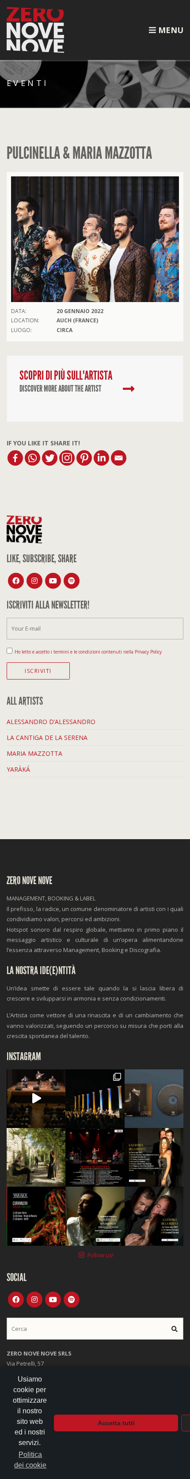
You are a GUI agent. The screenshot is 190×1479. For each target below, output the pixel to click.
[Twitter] (49, 458)
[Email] (118, 458)
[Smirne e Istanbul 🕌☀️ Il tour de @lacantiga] (154, 1216)
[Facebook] (15, 458)
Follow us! (100, 1255)
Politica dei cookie (30, 1460)
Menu (169, 30)
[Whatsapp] (32, 458)
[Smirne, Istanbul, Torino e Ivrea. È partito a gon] (94, 1098)
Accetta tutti (116, 1423)
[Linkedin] (101, 458)
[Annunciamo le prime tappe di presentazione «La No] (154, 1157)
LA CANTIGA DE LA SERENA (47, 737)
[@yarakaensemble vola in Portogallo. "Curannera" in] (36, 1216)
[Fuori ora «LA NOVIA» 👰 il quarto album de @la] (154, 1098)
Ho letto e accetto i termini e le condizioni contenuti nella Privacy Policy (88, 652)
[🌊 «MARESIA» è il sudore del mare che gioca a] (94, 1216)
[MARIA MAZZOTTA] (128, 389)
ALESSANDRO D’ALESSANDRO (51, 721)
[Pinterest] (84, 458)
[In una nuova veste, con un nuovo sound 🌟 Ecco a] (94, 1157)
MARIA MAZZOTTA (34, 753)
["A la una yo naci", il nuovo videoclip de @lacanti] (36, 1157)
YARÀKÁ (18, 769)
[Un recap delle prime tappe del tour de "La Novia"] (36, 1098)
